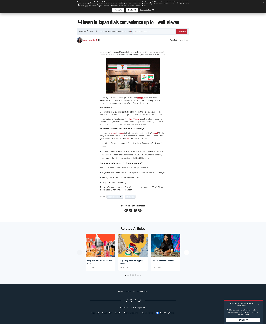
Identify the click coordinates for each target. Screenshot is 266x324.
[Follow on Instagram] (140, 210)
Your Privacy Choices (167, 313)
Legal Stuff (95, 313)
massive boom (117, 133)
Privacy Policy (107, 313)
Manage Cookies (145, 10)
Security (118, 313)
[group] (100, 252)
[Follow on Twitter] (130, 210)
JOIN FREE (243, 320)
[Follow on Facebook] (135, 210)
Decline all (132, 10)
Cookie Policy (141, 6)
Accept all (118, 10)
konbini (155, 133)
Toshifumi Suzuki (132, 119)
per (128, 138)
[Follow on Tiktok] (126, 210)
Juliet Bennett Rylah (90, 40)
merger (140, 97)
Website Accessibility (131, 313)
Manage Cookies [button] (147, 313)
